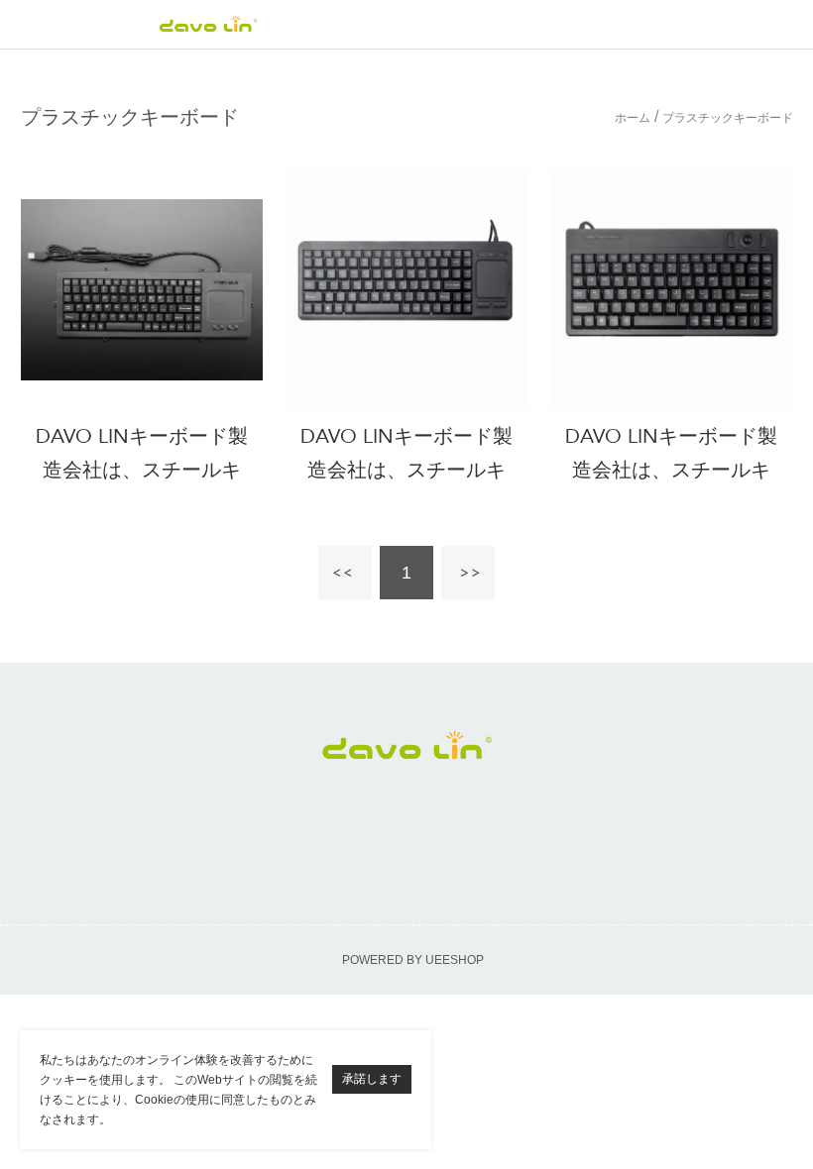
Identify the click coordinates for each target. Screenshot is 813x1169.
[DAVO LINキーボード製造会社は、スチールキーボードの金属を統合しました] (142, 289)
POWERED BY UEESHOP (413, 960)
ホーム (632, 119)
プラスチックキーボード (727, 119)
